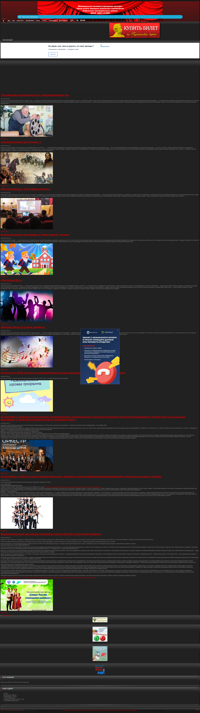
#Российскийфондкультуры (15, 577)
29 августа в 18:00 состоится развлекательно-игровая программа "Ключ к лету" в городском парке (63, 372)
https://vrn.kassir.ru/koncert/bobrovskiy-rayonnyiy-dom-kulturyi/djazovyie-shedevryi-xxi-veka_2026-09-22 (73, 487)
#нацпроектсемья (76, 577)
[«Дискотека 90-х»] (100, 306)
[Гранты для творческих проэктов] (100, 669)
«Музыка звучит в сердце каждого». (23, 327)
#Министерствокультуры (88, 577)
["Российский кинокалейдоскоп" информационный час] (100, 121)
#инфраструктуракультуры (51, 577)
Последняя (8, 615)
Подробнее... (4, 138)
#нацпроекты (27, 577)
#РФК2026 (4, 577)
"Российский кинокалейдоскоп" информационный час (35, 95)
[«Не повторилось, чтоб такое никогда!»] (100, 213)
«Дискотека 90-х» (11, 280)
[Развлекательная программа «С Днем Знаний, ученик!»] (100, 259)
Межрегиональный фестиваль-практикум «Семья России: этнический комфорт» (51, 534)
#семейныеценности (37, 577)
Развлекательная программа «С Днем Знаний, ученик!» (35, 234)
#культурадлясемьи (64, 577)
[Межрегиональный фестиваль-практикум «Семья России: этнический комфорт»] (100, 595)
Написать (53, 54)
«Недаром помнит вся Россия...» (21, 142)
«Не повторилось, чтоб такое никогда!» (25, 189)
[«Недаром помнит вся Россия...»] (100, 168)
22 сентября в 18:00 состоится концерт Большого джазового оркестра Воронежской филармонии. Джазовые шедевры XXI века (81, 476)
